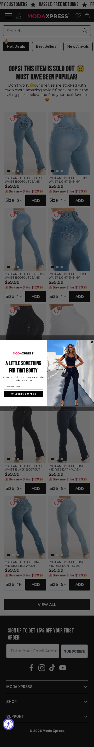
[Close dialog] (92, 342)
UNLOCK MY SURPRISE (23, 394)
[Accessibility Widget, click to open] (8, 724)
